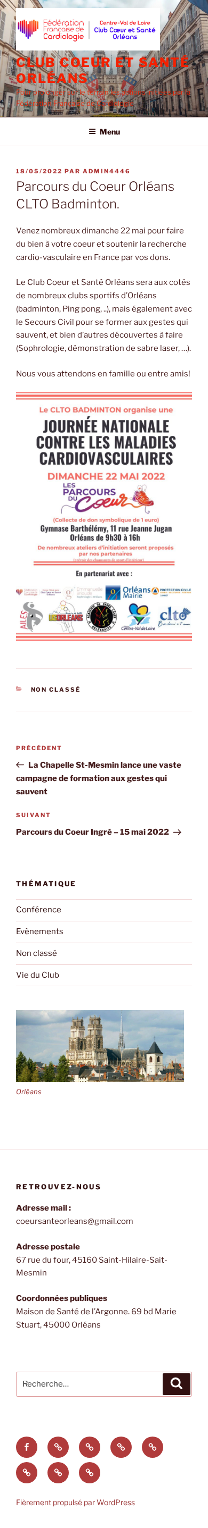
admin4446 (107, 171)
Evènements (39, 931)
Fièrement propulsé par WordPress (75, 1502)
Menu (110, 131)
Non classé (56, 689)
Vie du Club (37, 975)
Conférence (38, 909)
